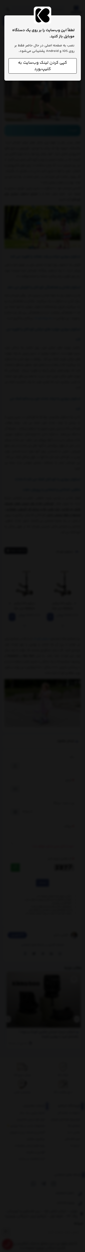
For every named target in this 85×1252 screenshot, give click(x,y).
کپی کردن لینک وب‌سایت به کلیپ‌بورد (42, 66)
